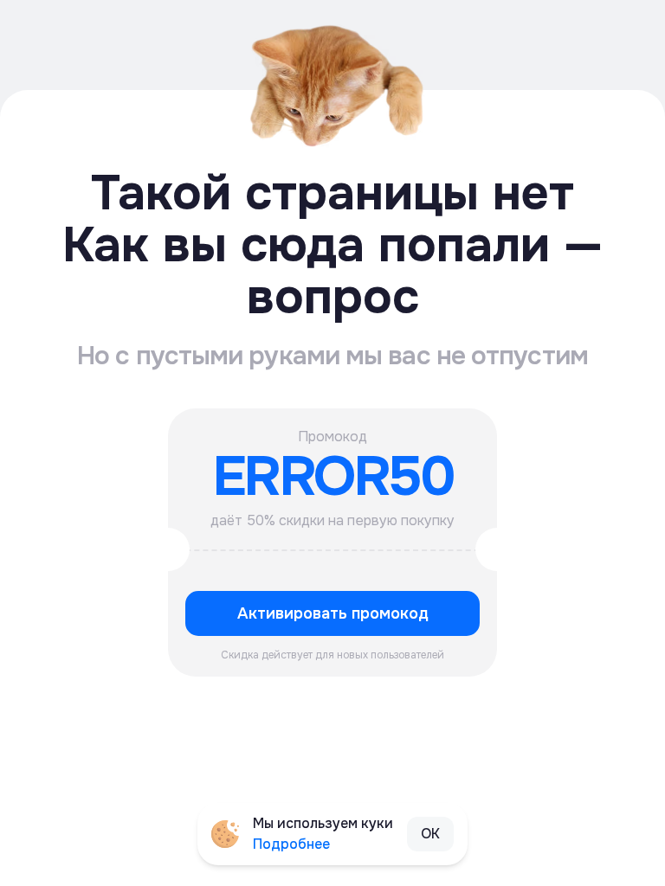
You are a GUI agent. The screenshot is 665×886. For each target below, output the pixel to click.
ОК (430, 834)
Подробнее (291, 844)
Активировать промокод (333, 613)
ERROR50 (332, 477)
